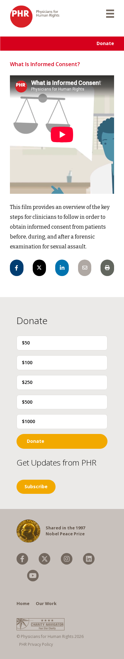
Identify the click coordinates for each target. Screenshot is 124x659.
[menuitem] (22, 559)
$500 (27, 402)
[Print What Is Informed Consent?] (107, 268)
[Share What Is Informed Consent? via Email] (85, 268)
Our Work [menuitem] (46, 603)
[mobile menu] (110, 13)
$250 (27, 382)
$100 (27, 362)
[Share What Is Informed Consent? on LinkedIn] (62, 268)
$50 (26, 343)
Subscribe (36, 486)
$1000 (28, 421)
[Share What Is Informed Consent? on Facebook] (16, 268)
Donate (105, 43)
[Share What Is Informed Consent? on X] (39, 268)
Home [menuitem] (23, 603)
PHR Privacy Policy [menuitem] (36, 644)
